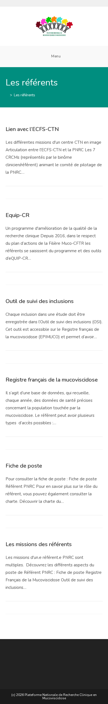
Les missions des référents (39, 544)
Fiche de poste (24, 466)
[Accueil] (7, 95)
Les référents (24, 95)
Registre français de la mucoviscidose (52, 379)
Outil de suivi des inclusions (40, 301)
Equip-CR (17, 215)
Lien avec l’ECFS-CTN (32, 129)
